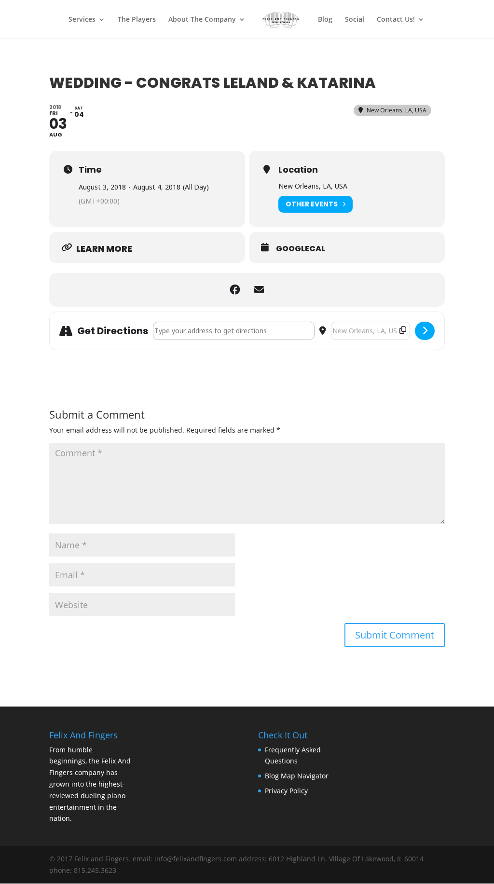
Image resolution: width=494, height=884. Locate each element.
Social (354, 20)
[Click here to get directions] (425, 331)
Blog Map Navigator (297, 775)
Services (82, 20)
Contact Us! (396, 20)
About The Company (202, 20)
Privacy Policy (286, 790)
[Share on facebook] (235, 290)
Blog (325, 20)
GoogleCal (300, 249)
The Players (137, 20)
